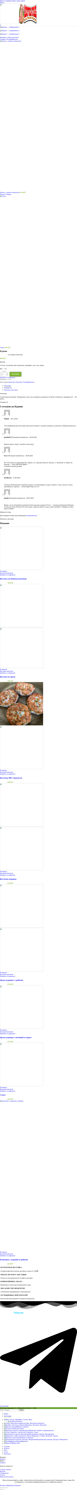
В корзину (15, 374)
